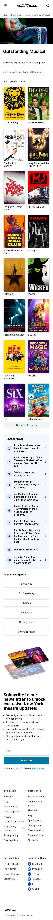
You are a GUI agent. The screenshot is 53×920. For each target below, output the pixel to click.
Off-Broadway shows (35, 803)
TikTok (35, 874)
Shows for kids (26, 631)
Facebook (37, 864)
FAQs (6, 801)
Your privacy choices (10, 828)
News (27, 15)
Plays (31, 815)
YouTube (36, 889)
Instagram (37, 869)
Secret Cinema (11, 874)
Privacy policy (11, 835)
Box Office (9, 879)
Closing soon (26, 622)
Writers (7, 816)
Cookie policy (11, 840)
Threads (36, 879)
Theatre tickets (35, 835)
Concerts (26, 612)
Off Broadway (26, 593)
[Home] (27, 5)
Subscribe (26, 760)
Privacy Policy (38, 768)
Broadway (26, 583)
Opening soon (35, 820)
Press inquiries (12, 811)
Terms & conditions (14, 821)
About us (8, 796)
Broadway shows (37, 796)
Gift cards (33, 840)
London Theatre (12, 864)
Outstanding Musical (41, 15)
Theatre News (17, 15)
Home (6, 15)
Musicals (26, 602)
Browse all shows (26, 425)
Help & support (11, 806)
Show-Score (10, 869)
